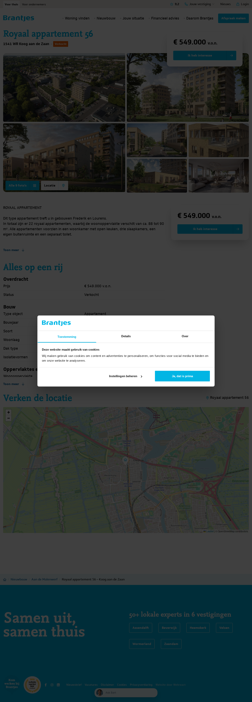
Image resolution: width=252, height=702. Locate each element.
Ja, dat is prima (182, 376)
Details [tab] (126, 336)
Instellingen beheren (123, 376)
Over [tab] (185, 336)
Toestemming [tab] (66, 336)
